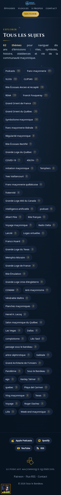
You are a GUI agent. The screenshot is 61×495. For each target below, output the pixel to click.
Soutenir (30, 14)
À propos (37, 8)
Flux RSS (31, 476)
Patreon (18, 476)
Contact (51, 8)
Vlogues (23, 8)
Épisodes (9, 8)
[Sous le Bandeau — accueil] (30, 3)
